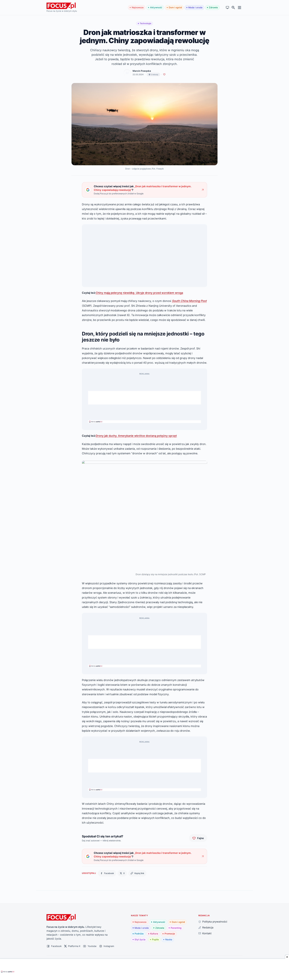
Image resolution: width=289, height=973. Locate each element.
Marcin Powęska (142, 71)
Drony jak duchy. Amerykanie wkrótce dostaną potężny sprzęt (136, 435)
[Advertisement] (144, 397)
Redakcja (207, 927)
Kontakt (206, 933)
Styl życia (140, 939)
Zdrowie (213, 7)
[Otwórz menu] (239, 7)
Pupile (155, 939)
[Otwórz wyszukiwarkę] (233, 7)
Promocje (170, 933)
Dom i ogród (175, 7)
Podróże (139, 933)
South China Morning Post (189, 300)
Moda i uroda (195, 7)
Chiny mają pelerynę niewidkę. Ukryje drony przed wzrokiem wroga (139, 292)
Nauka (168, 939)
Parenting (176, 927)
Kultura (154, 933)
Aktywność (156, 7)
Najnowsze (138, 7)
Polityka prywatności (214, 921)
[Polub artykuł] (164, 74)
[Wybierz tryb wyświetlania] (227, 7)
